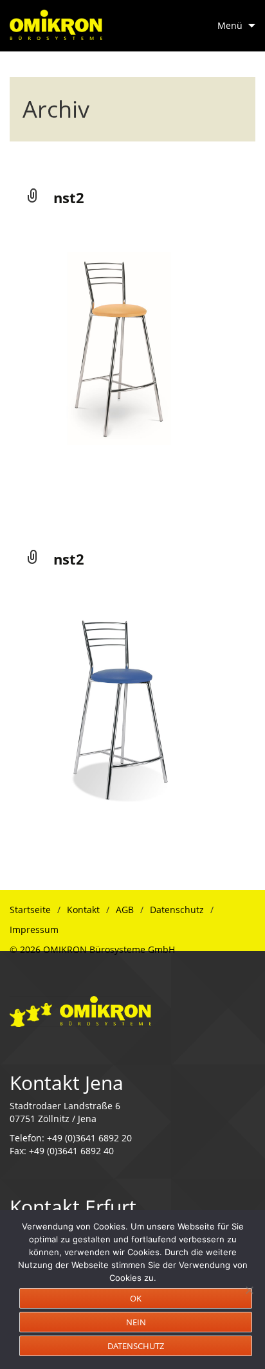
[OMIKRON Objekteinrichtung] (56, 20)
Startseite (30, 909)
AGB (125, 909)
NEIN (136, 1322)
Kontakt (83, 909)
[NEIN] (248, 1289)
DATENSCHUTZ (135, 1346)
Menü (229, 25)
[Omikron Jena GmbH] (80, 1010)
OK (136, 1298)
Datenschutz (177, 909)
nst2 (68, 197)
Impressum (34, 929)
